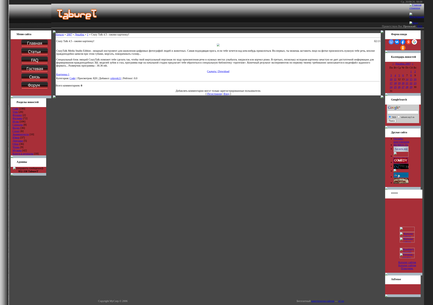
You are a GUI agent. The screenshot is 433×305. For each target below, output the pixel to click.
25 (395, 87)
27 (403, 87)
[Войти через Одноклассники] (402, 47)
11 (395, 79)
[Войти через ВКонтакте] (397, 41)
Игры (16, 121)
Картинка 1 (62, 74)
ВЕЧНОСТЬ (401, 144)
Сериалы (18, 124)
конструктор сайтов (322, 301)
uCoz (341, 301)
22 (411, 83)
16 (415, 79)
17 (391, 83)
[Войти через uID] (391, 41)
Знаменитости (21, 134)
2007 (69, 34)
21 (407, 83)
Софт (16, 108)
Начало (60, 34)
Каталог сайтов (407, 262)
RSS (419, 26)
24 (391, 87)
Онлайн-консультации (401, 140)
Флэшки (17, 115)
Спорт (16, 131)
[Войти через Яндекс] (408, 41)
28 (407, 87)
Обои (16, 144)
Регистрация (214, 93)
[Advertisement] (403, 289)
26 (399, 87)
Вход (226, 93)
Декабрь (79, 34)
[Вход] (413, 22)
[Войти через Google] (414, 42)
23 (415, 83)
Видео (16, 127)
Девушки (18, 140)
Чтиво (16, 147)
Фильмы (17, 118)
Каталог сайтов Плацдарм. (407, 267)
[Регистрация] (416, 16)
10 (391, 79)
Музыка (17, 150)
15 (411, 79)
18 (395, 83)
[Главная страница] (416, 8)
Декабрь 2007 (403, 63)
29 (411, 87)
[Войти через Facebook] (402, 41)
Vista (15, 111)
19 (399, 83)
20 (403, 83)
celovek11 (115, 78)
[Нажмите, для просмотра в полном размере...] (218, 45)
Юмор (16, 137)
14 (407, 79)
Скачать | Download (218, 71)
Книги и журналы (23, 153)
